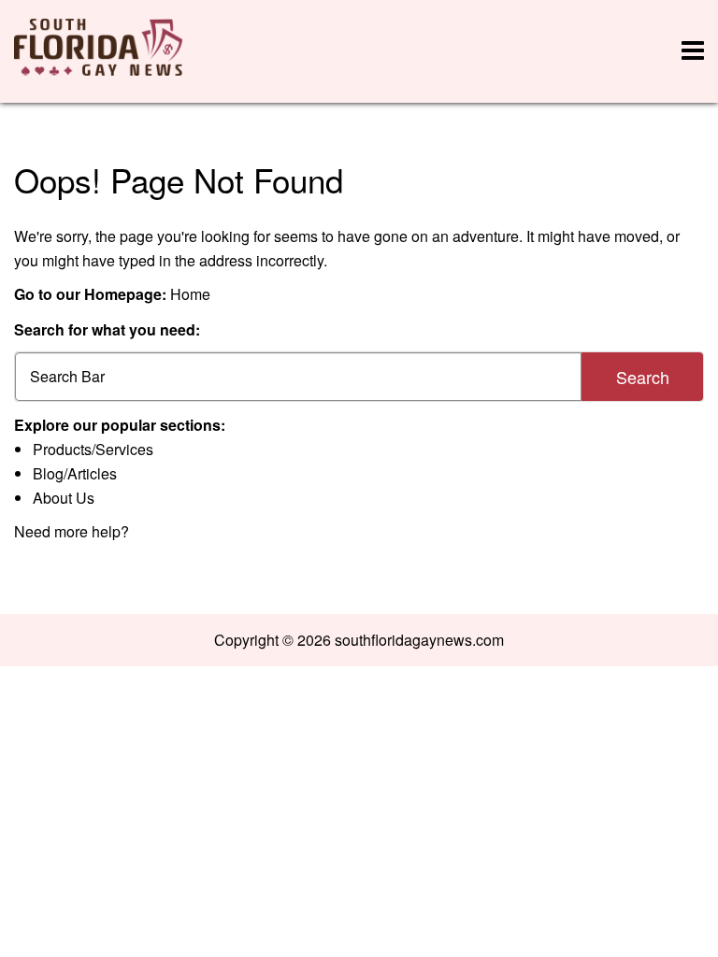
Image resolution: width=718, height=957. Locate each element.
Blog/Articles (75, 473)
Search (642, 376)
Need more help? (71, 531)
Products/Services (93, 449)
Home (190, 294)
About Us (63, 497)
